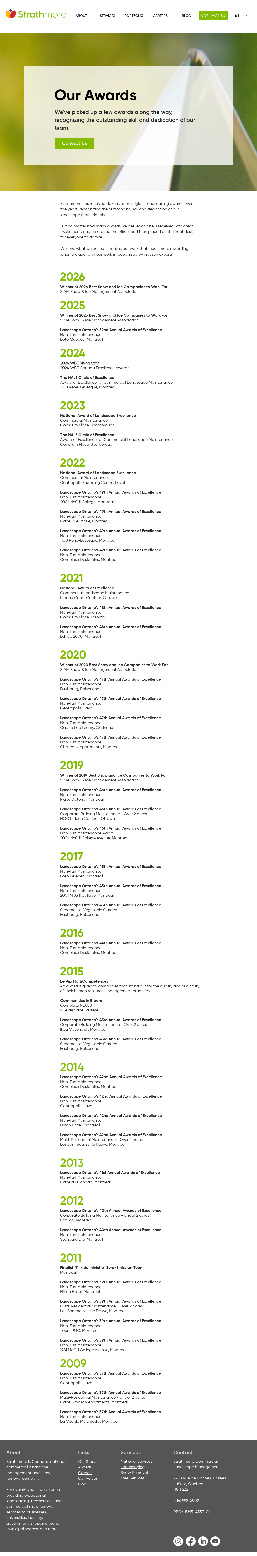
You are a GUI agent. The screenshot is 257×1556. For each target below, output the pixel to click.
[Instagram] (178, 1541)
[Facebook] (191, 1541)
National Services (136, 1462)
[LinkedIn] (203, 1541)
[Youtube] (215, 1541)
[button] (81, 16)
